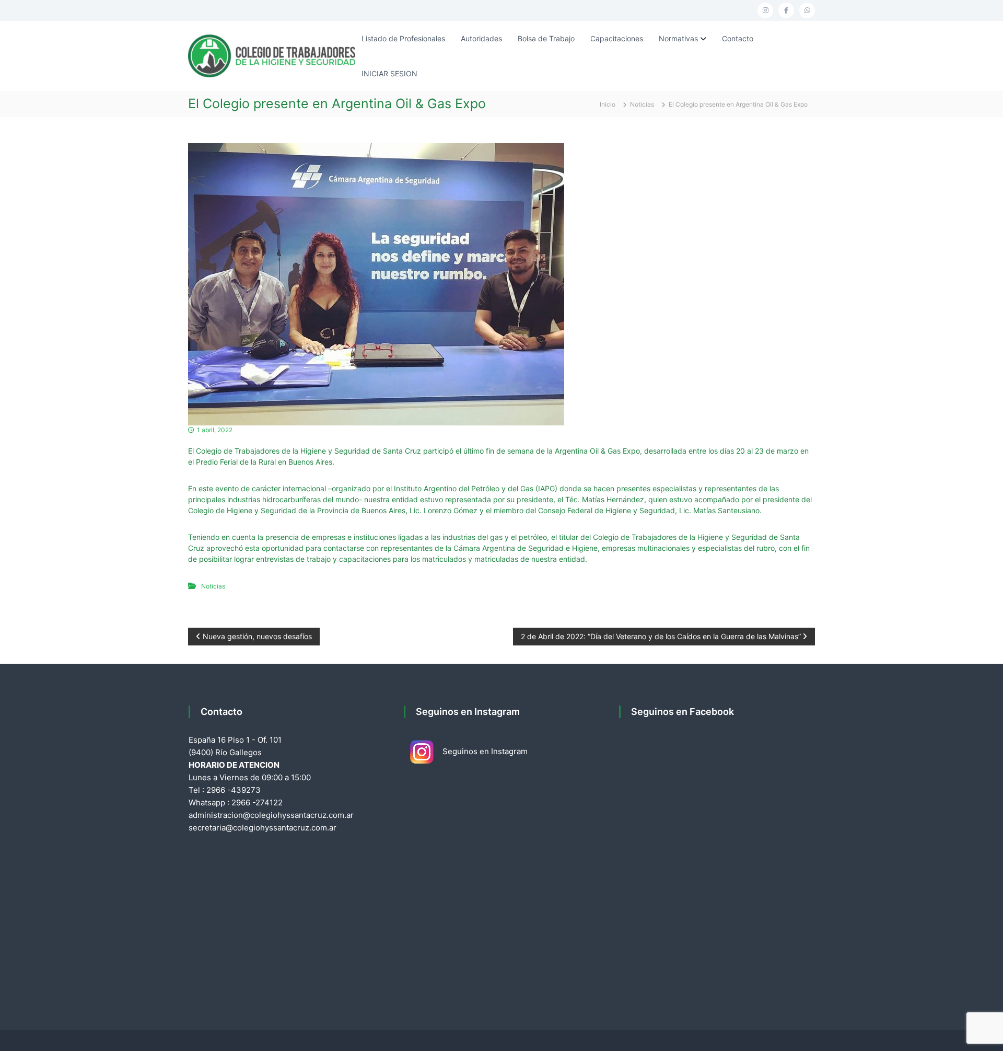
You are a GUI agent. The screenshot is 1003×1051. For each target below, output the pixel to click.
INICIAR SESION (389, 73)
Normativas (678, 38)
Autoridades (481, 38)
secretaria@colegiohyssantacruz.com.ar (262, 828)
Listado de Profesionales (403, 38)
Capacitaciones (616, 38)
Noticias (642, 104)
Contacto (737, 38)
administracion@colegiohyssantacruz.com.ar (271, 815)
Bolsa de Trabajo (546, 38)
